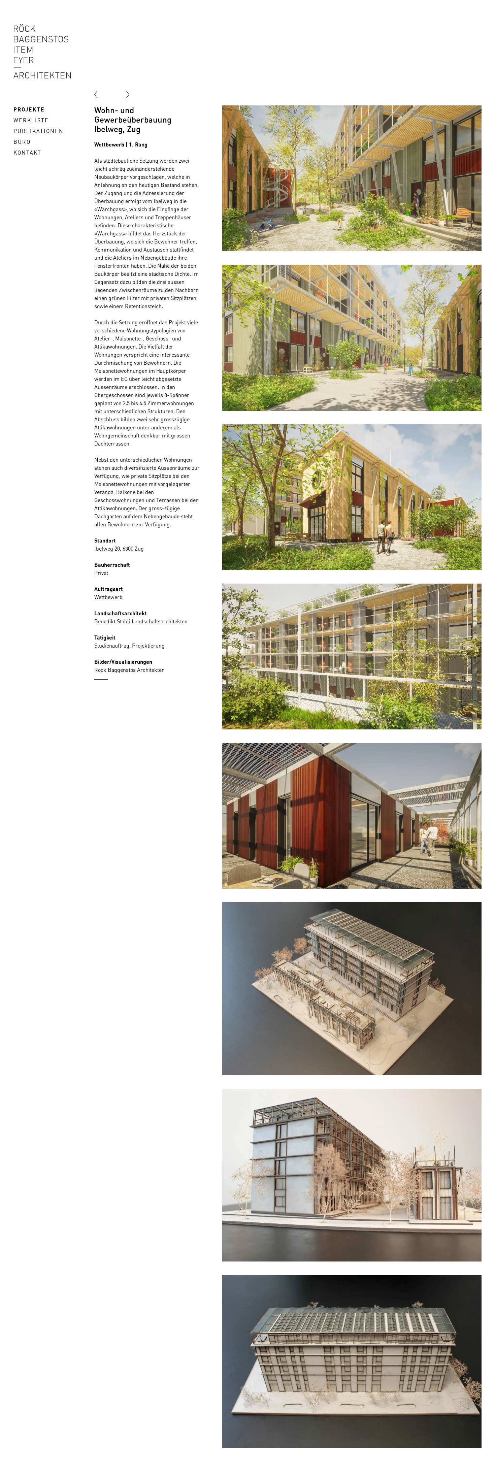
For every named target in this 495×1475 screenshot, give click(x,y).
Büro (22, 141)
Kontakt (27, 152)
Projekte (29, 109)
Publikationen (38, 131)
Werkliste (31, 120)
